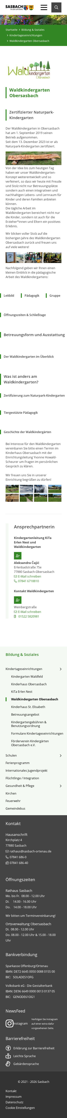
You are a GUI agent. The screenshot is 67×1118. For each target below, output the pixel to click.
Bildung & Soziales (32, 29)
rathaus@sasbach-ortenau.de (30, 851)
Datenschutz (14, 1102)
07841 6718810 (28, 581)
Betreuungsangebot (25, 715)
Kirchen (11, 793)
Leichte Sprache (24, 1056)
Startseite (11, 29)
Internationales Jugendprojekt (26, 771)
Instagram (20, 1023)
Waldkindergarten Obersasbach (34, 699)
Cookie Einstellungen (20, 1108)
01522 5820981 (28, 616)
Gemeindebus (15, 809)
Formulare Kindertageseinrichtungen (37, 734)
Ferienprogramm (18, 763)
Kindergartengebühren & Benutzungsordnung (29, 724)
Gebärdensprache (26, 1064)
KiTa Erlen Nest (21, 692)
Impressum (14, 1097)
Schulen (11, 755)
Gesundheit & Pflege (20, 786)
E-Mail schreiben (29, 576)
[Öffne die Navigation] (44, 7)
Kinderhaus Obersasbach (29, 684)
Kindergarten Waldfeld (27, 677)
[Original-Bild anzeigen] (33, 158)
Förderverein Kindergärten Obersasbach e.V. (30, 743)
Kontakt (11, 1091)
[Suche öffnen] (56, 7)
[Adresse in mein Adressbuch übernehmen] (17, 555)
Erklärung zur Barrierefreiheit (34, 1048)
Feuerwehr (13, 801)
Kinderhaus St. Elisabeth (28, 707)
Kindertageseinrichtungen (25, 35)
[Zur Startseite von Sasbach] (20, 7)
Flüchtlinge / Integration (22, 778)
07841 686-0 (18, 857)
